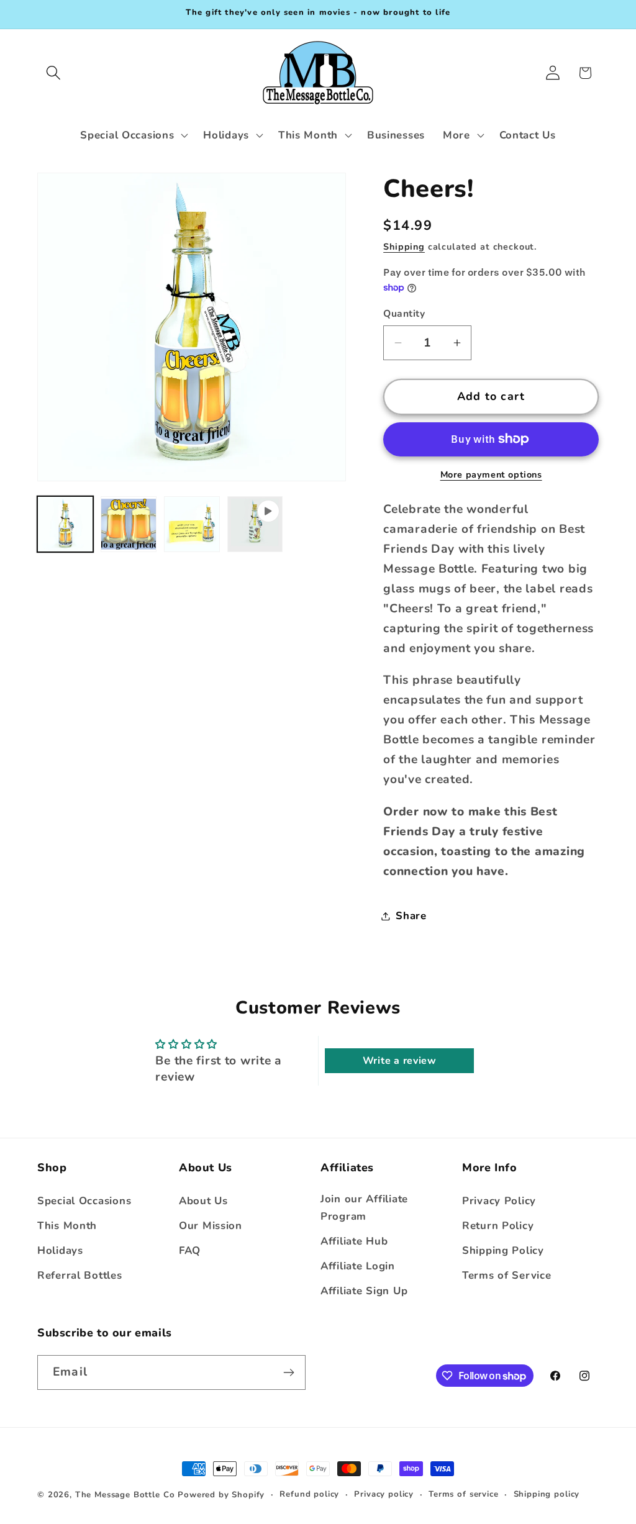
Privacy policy (384, 1494)
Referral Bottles (79, 1275)
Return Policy (498, 1225)
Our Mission (210, 1225)
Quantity (404, 313)
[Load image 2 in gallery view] (129, 524)
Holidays (60, 1250)
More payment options (491, 474)
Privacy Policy (499, 1201)
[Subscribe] (288, 1372)
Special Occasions (84, 1201)
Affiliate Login (357, 1266)
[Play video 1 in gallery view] (255, 524)
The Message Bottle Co (125, 1494)
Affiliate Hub (354, 1241)
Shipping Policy (503, 1250)
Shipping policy (547, 1494)
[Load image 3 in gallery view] (192, 524)
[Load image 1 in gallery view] (65, 524)
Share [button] (411, 916)
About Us (203, 1201)
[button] (53, 73)
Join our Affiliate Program (364, 1207)
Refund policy (309, 1494)
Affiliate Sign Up (363, 1291)
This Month (67, 1225)
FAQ (190, 1250)
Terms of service (463, 1494)
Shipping (404, 246)
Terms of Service (507, 1275)
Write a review (400, 1061)
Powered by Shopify (221, 1494)
